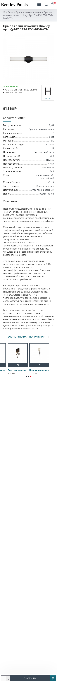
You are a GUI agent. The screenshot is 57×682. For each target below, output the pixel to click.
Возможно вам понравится (26, 337)
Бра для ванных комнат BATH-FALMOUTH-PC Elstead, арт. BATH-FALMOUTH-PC (18, 370)
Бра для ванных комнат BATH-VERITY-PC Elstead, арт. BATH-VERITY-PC (39, 370)
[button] (26, 376)
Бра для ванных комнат (28, 12)
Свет (10, 12)
